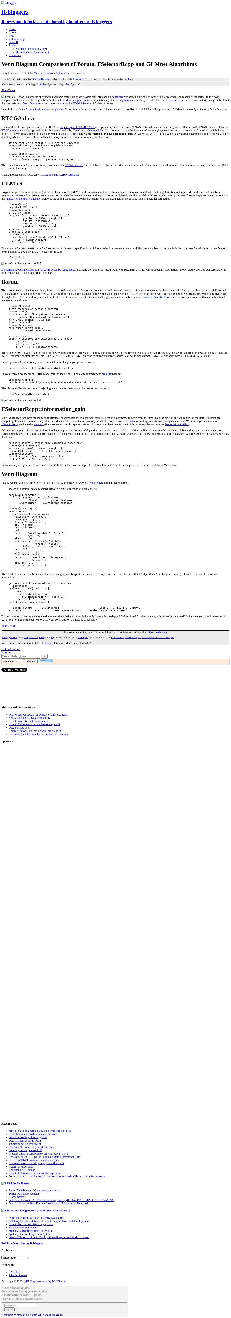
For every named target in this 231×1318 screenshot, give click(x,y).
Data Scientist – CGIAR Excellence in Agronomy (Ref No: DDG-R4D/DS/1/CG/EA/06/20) (61, 1200)
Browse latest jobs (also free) (32, 52)
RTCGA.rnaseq (10, 130)
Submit (9, 1309)
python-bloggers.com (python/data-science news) (40, 1210)
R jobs (12, 45)
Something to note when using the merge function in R (40, 1130)
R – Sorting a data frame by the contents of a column (39, 734)
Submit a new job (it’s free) (31, 48)
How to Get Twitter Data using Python (31, 1224)
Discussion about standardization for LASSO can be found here (37, 269)
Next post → (8, 652)
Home (12, 29)
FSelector (133, 421)
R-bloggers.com (9, 637)
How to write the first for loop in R (28, 721)
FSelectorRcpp (174, 100)
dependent (117, 96)
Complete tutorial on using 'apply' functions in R (36, 730)
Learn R (13, 42)
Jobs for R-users (20, 1183)
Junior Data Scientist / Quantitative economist (34, 1190)
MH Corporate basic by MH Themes (45, 1281)
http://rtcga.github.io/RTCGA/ (77, 127)
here (130, 79)
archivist (107, 373)
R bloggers (62, 72)
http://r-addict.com (40, 79)
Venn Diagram (31, 103)
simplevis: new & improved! (25, 1143)
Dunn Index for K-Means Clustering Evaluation (36, 1217)
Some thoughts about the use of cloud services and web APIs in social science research (58, 1176)
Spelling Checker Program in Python (30, 1234)
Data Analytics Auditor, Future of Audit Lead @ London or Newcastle (49, 1203)
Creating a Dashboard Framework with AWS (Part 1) (39, 1153)
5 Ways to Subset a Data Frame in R (29, 717)
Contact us (15, 55)
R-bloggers (77, 79)
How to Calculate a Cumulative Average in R (34, 724)
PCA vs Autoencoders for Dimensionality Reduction (38, 714)
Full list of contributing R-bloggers (22, 1243)
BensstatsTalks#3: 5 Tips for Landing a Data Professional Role (44, 1156)
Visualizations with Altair (23, 1227)
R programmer (17, 1196)
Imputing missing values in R (25, 1150)
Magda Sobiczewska (37, 109)
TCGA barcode (74, 165)
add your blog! (17, 39)
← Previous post (10, 649)
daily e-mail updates (34, 637)
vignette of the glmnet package (23, 198)
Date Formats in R (19, 727)
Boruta (128, 100)
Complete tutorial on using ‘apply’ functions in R (36, 1163)
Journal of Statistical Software (159, 297)
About (12, 32)
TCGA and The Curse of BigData (59, 174)
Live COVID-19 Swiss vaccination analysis (34, 1160)
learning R (83, 637)
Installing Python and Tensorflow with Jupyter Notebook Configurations (50, 1221)
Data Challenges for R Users (25, 1140)
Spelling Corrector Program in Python (30, 1230)
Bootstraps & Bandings (22, 1169)
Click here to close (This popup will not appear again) (32, 1314)
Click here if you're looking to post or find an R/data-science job (142, 637)
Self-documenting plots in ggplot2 (28, 1137)
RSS (11, 35)
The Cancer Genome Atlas (88, 130)
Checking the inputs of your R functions (31, 1147)
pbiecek (59, 109)
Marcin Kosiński (43, 72)
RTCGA (77, 103)
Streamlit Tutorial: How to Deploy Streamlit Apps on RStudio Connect (49, 1237)
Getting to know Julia (21, 1166)
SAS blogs (15, 1272)
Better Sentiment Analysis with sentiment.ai (33, 1134)
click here (42, 84)
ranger (73, 290)
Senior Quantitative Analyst (24, 1193)
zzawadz (39, 424)
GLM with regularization (76, 100)
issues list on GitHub (177, 424)
